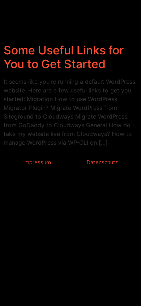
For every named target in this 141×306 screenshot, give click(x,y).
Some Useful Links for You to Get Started (64, 57)
